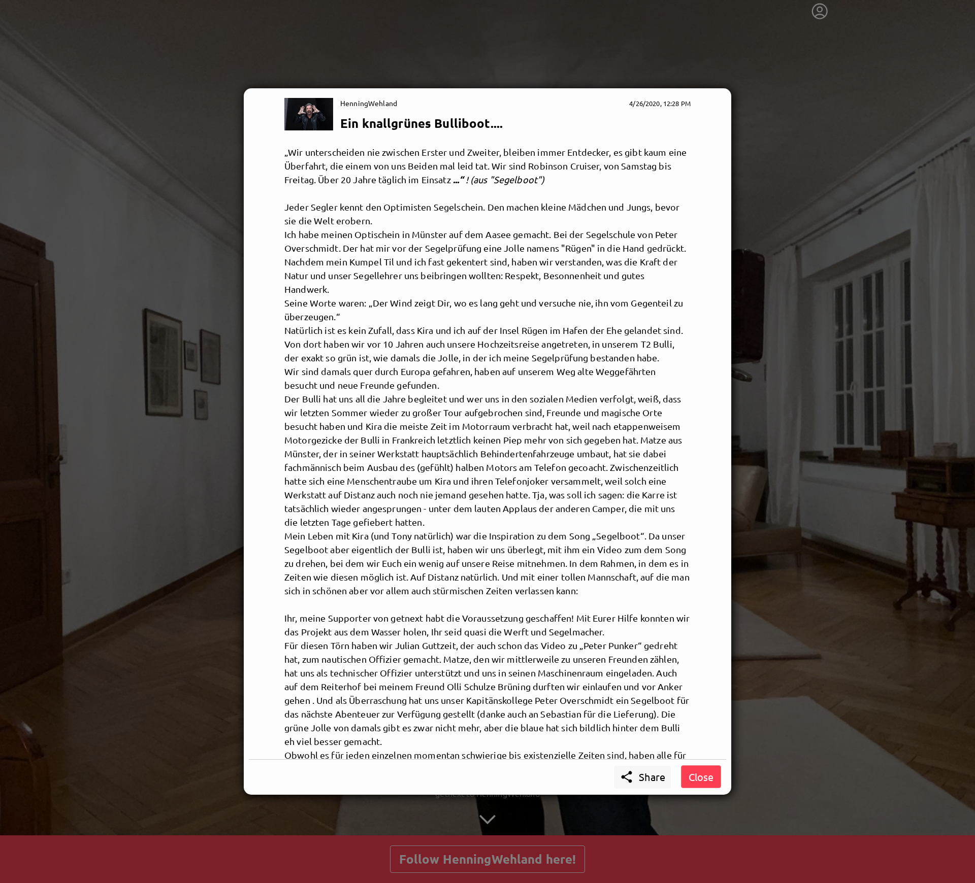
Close (701, 776)
